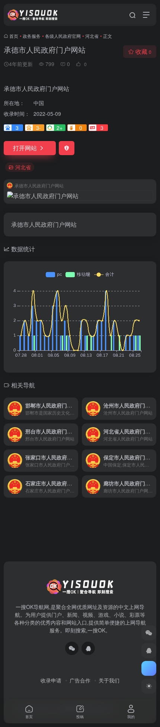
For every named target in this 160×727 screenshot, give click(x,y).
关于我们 (109, 680)
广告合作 (80, 680)
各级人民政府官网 (63, 36)
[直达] (74, 408)
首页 (13, 36)
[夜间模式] (148, 686)
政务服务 (32, 36)
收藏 (143, 51)
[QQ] (88, 648)
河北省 (92, 36)
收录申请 (51, 680)
